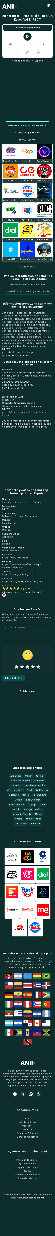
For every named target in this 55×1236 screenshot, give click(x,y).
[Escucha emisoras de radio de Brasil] (46, 976)
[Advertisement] (27, 91)
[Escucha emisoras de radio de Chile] (8, 985)
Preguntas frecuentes (27, 1167)
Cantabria (15, 785)
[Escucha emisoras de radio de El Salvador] (37, 1013)
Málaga (28, 809)
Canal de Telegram (27, 1133)
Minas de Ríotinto (22, 814)
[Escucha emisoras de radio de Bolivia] (37, 976)
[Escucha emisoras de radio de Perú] (27, 1004)
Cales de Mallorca (21, 780)
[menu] (49, 6)
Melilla (38, 809)
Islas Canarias (16, 804)
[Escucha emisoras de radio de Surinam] (8, 1013)
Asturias (40, 776)
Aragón (28, 776)
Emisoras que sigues (27, 132)
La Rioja (32, 804)
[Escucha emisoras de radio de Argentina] (18, 976)
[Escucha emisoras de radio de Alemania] (8, 994)
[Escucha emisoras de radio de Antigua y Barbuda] (8, 976)
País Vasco (21, 823)
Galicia (18, 799)
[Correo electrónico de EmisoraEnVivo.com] (38, 1094)
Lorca (43, 804)
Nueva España (33, 818)
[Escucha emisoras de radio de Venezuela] (27, 1013)
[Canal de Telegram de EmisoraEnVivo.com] (23, 1094)
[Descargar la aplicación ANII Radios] (15, 1094)
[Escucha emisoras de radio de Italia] (8, 1004)
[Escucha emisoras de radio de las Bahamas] (18, 1032)
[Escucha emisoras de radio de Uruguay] (18, 1013)
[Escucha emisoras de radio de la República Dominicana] (46, 985)
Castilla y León (15, 790)
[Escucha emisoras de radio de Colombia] (18, 985)
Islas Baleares (33, 799)
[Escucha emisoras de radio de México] (8, 1032)
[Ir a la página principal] (27, 1065)
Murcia (38, 814)
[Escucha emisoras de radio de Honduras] (8, 1023)
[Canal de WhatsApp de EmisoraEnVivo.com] (31, 1094)
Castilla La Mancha (34, 785)
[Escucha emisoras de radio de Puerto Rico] (37, 1004)
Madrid (16, 809)
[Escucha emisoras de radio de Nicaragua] (18, 1023)
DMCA (27, 1171)
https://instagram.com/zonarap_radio (23, 581)
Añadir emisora (27, 1122)
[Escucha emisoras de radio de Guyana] (46, 994)
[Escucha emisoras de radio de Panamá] (27, 1023)
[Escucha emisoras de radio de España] (27, 994)
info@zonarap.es (11, 550)
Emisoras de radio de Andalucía (27, 125)
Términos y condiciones (27, 1174)
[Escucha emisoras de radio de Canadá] (37, 1023)
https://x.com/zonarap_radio (18, 574)
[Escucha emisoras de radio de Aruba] (27, 976)
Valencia (35, 823)
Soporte (27, 1129)
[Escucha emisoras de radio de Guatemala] (46, 1013)
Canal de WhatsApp (27, 1137)
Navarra (18, 818)
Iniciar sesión (27, 139)
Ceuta (25, 795)
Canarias (39, 780)
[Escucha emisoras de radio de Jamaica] (46, 1032)
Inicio (27, 1118)
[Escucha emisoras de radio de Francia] (37, 994)
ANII (42, 1197)
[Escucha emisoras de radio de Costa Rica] (27, 985)
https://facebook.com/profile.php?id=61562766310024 (21, 566)
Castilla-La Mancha (37, 790)
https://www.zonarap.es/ (16, 557)
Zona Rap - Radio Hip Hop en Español (27, 18)
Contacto (27, 1125)
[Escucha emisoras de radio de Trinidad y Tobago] (27, 1042)
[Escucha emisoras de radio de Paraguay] (18, 1004)
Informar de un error (27, 1160)
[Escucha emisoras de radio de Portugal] (46, 1004)
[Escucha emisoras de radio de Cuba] (37, 985)
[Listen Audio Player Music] (39, 52)
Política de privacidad (27, 1178)
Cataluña (14, 795)
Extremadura (39, 795)
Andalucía (15, 776)
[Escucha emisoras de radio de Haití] (37, 1032)
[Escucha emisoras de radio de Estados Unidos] (46, 1023)
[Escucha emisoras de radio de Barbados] (27, 1032)
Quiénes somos (27, 1163)
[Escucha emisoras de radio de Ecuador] (18, 994)
